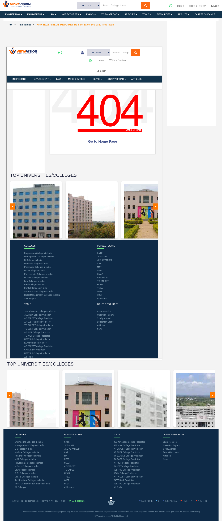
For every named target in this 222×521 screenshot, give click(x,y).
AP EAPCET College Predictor (128, 449)
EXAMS (90, 14)
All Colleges (20, 487)
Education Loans (171, 452)
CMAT (67, 463)
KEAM (67, 473)
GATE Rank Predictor (124, 480)
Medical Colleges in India (27, 452)
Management (35, 14)
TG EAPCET (70, 470)
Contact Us (32, 501)
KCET (67, 484)
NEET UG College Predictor (127, 470)
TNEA (67, 477)
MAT (66, 456)
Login (216, 5)
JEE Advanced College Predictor (129, 442)
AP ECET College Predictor (127, 452)
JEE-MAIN (69, 445)
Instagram (171, 501)
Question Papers (171, 445)
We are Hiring (76, 501)
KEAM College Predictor (125, 473)
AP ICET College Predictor (126, 463)
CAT (66, 452)
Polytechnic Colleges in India (29, 463)
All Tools (118, 487)
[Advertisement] (84, 36)
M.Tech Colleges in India (27, 466)
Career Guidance (205, 14)
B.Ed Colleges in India (25, 473)
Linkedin (188, 501)
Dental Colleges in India (26, 477)
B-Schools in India (23, 449)
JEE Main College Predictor (127, 445)
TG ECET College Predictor (127, 459)
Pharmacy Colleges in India (28, 456)
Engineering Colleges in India (29, 442)
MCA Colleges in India (25, 459)
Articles (130, 14)
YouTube (203, 501)
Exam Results (170, 442)
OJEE (66, 480)
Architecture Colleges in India (29, 480)
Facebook (147, 501)
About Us (17, 501)
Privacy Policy (49, 501)
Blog (63, 501)
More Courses (70, 14)
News (165, 459)
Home (180, 5)
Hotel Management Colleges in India (32, 484)
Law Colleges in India (25, 470)
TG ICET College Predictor (126, 466)
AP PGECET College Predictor (128, 477)
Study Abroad (109, 14)
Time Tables (24, 24)
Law (52, 14)
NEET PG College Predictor (127, 484)
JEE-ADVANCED (72, 449)
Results (183, 14)
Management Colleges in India (29, 445)
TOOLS (146, 14)
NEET (67, 459)
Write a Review (197, 5)
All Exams (69, 487)
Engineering (12, 14)
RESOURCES (164, 14)
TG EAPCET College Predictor (128, 456)
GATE (67, 442)
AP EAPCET (70, 466)
